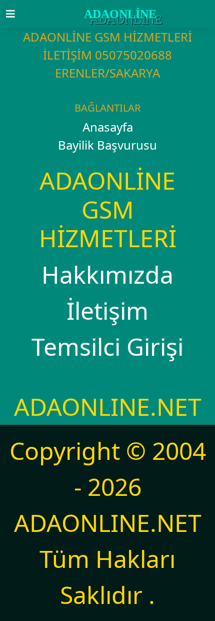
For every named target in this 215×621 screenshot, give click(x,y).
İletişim (107, 310)
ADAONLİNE (120, 14)
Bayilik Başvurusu (107, 145)
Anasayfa (107, 127)
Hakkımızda (108, 274)
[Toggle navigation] (16, 14)
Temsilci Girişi (108, 346)
